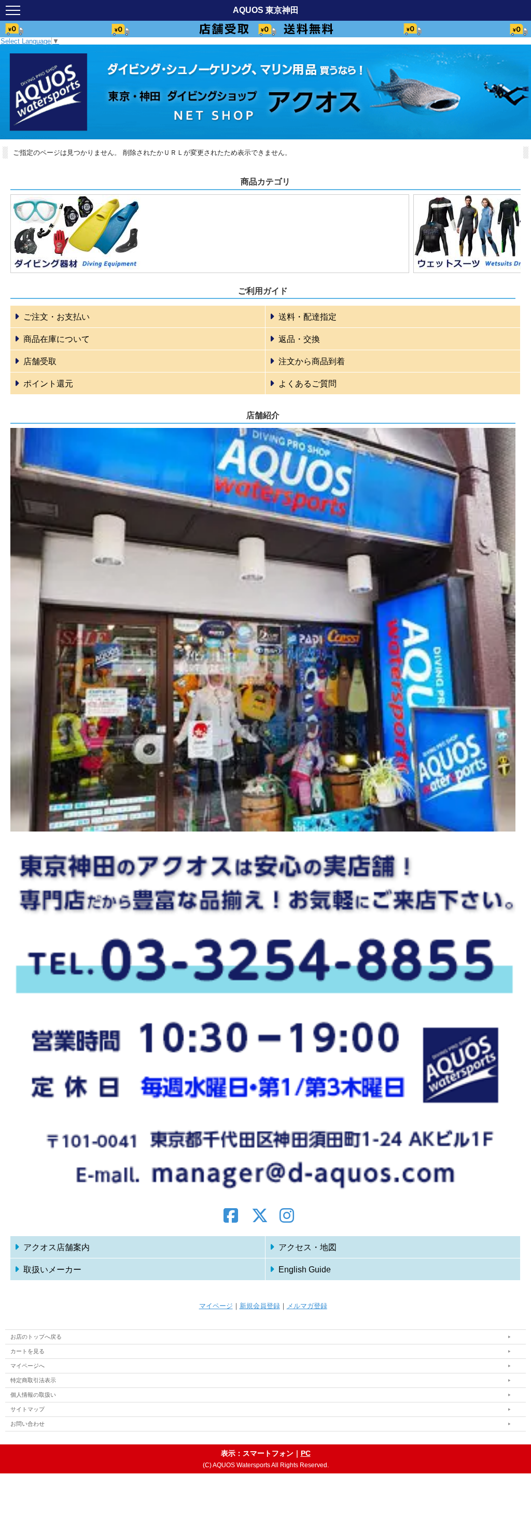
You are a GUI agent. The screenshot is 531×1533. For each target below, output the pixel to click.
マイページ (216, 1306)
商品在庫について (56, 339)
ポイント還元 (48, 383)
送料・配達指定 (307, 316)
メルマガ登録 (307, 1306)
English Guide (304, 1269)
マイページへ (27, 1366)
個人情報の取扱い (33, 1395)
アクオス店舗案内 (56, 1247)
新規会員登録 (260, 1306)
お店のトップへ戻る (36, 1337)
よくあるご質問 (307, 383)
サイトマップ (27, 1409)
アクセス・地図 (307, 1247)
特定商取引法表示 (33, 1380)
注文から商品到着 (311, 361)
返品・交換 (299, 339)
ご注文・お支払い (56, 316)
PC (306, 1453)
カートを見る (27, 1351)
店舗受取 (40, 361)
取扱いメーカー (52, 1269)
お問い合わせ (27, 1424)
